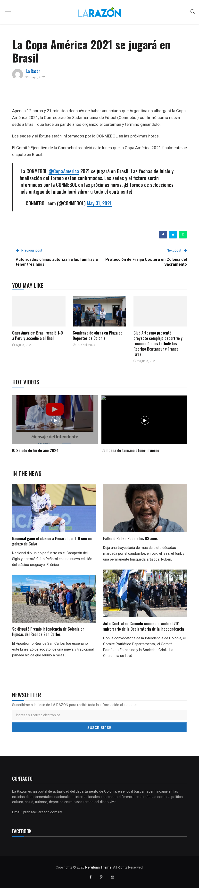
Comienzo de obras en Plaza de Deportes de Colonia (98, 335)
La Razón (33, 71)
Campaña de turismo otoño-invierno (130, 450)
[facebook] (163, 234)
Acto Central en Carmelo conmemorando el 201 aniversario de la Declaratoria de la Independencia (144, 626)
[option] (55, 424)
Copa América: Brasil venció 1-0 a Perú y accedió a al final (37, 335)
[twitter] (173, 234)
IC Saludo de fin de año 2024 (35, 450)
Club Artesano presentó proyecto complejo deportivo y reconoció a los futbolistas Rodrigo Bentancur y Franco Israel (157, 343)
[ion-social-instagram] (112, 877)
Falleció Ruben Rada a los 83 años (130, 538)
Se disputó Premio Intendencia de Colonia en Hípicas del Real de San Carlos (48, 631)
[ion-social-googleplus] (101, 877)
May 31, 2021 (99, 203)
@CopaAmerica (64, 171)
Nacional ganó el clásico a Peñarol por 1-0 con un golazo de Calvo (52, 541)
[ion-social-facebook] (90, 877)
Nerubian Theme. (98, 867)
